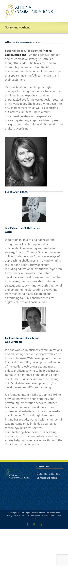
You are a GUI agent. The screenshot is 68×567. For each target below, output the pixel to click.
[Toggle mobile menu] (61, 6)
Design (10, 515)
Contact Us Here (46, 478)
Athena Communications (24, 515)
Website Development (45, 515)
